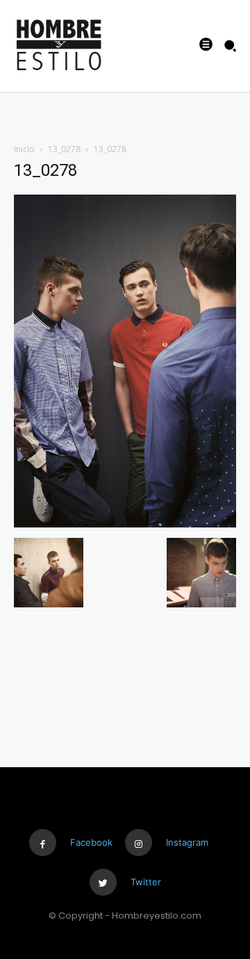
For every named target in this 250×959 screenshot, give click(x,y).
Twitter (146, 881)
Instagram (187, 842)
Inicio (24, 149)
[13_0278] (125, 524)
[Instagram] (138, 842)
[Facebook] (42, 842)
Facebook (91, 842)
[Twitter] (103, 882)
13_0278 (64, 149)
